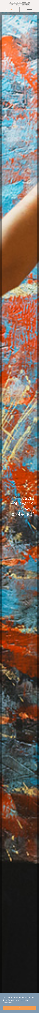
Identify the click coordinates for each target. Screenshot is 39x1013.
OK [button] (19, 1008)
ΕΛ (7, 9)
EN (11, 9)
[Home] (19, 3)
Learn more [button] (8, 1003)
